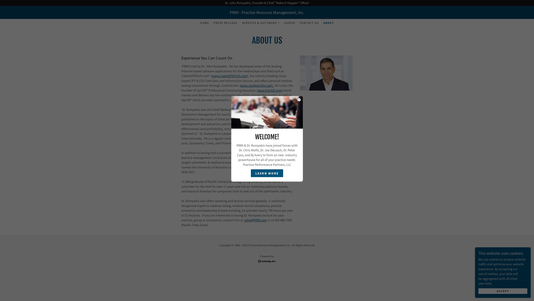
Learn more (267, 173)
